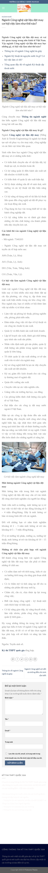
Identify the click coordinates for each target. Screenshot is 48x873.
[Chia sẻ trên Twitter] (22, 659)
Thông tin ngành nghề (34, 116)
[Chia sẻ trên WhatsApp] (13, 659)
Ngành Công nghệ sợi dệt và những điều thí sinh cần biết (35, 672)
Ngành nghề (7, 17)
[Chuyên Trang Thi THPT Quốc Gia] (24, 8)
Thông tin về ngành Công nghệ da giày (23, 51)
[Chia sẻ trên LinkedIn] (35, 659)
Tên (7, 719)
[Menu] (3, 8)
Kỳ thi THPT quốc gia (13, 650)
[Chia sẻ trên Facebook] (17, 659)
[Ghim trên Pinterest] (31, 659)
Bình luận (9, 698)
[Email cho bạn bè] (26, 659)
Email (7, 730)
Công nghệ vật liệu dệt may (24, 135)
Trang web (9, 742)
